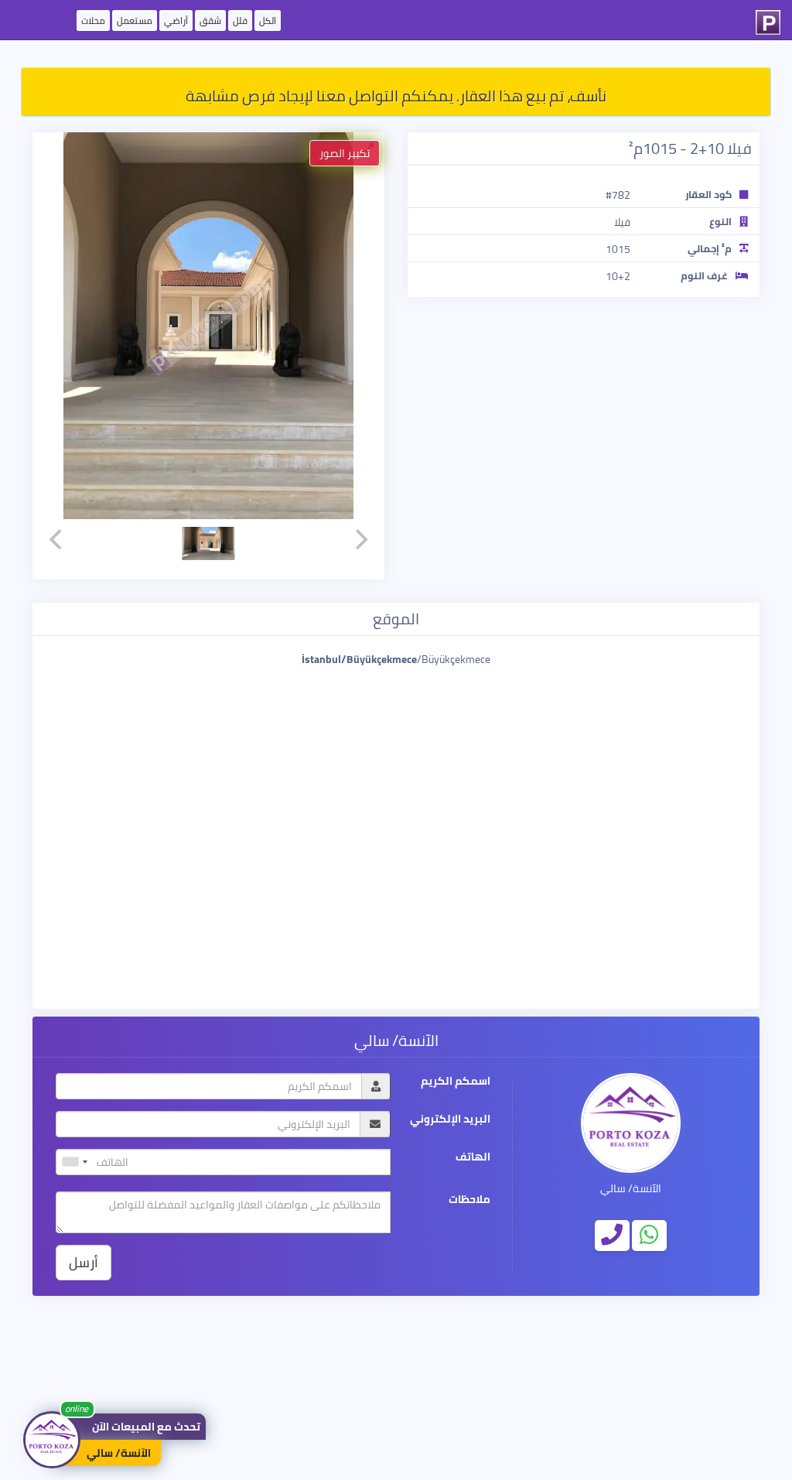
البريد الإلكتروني (450, 1119)
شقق (210, 20)
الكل (267, 20)
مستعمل (134, 20)
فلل (240, 20)
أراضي (176, 20)
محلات (93, 20)
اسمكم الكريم (455, 1081)
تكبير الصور (344, 153)
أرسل (83, 1262)
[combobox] (74, 1162)
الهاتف (473, 1157)
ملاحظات (469, 1199)
